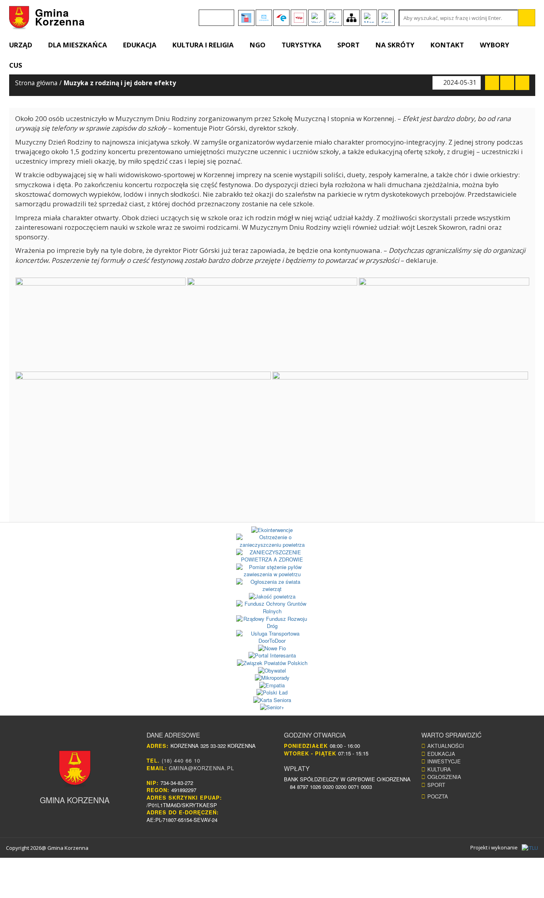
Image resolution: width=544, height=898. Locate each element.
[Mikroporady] (272, 678)
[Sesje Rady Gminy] (386, 18)
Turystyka (301, 44)
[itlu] (530, 848)
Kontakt (447, 44)
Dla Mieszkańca (77, 44)
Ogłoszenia (444, 777)
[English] (204, 14)
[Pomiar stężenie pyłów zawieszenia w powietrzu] (272, 570)
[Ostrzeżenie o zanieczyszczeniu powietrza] (272, 541)
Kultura (439, 769)
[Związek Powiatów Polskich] (272, 663)
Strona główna (36, 82)
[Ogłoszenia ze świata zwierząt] (272, 585)
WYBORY (494, 44)
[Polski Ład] (272, 692)
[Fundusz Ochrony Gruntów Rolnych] (272, 607)
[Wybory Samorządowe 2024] (246, 17)
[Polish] (214, 14)
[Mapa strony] (369, 18)
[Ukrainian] (224, 14)
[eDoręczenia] (264, 18)
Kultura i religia (203, 44)
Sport (348, 44)
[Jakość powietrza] (272, 597)
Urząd (20, 44)
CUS (15, 65)
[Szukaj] (526, 17)
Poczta (437, 796)
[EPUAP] (281, 18)
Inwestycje (444, 761)
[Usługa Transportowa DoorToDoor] (272, 637)
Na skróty (395, 44)
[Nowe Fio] (272, 648)
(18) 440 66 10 (181, 760)
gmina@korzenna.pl (201, 768)
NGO (258, 44)
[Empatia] (272, 685)
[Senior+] (272, 707)
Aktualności (445, 745)
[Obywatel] (272, 671)
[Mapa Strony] (351, 18)
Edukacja (140, 44)
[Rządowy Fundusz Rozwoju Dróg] (272, 622)
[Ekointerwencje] (272, 530)
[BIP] (299, 18)
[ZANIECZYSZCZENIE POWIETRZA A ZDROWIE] (272, 556)
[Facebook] (334, 18)
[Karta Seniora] (272, 700)
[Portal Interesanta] (272, 655)
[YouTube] (316, 18)
